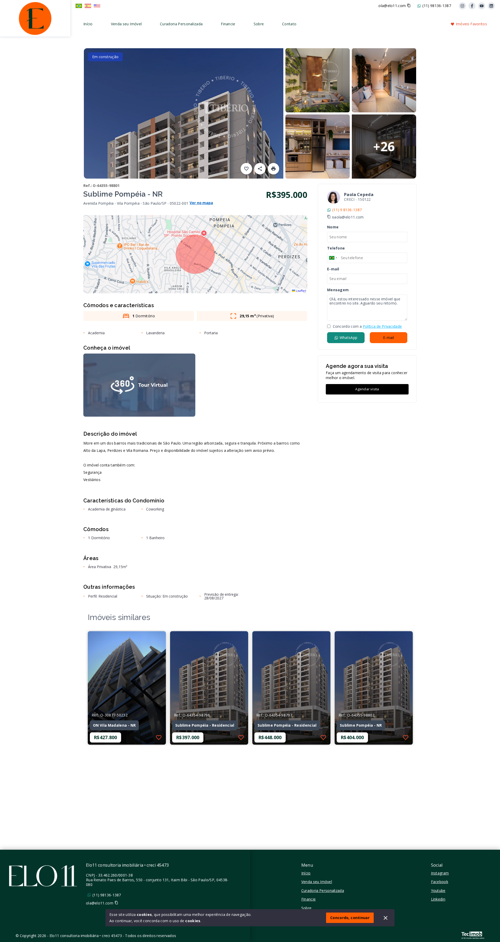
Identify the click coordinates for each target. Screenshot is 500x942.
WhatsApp (348, 337)
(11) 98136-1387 (436, 5)
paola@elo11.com (348, 217)
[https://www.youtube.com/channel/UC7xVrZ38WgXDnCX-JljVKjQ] (481, 5)
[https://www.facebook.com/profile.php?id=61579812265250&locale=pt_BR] (472, 5)
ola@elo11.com (392, 6)
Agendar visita (367, 389)
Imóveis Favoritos (471, 23)
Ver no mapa (201, 203)
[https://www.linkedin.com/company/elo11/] (491, 5)
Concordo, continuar (350, 917)
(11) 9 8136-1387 (347, 210)
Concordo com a (367, 326)
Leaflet (300, 291)
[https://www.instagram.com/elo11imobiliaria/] (462, 5)
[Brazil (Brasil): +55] (333, 258)
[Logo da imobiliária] (35, 17)
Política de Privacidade (382, 326)
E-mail (388, 337)
